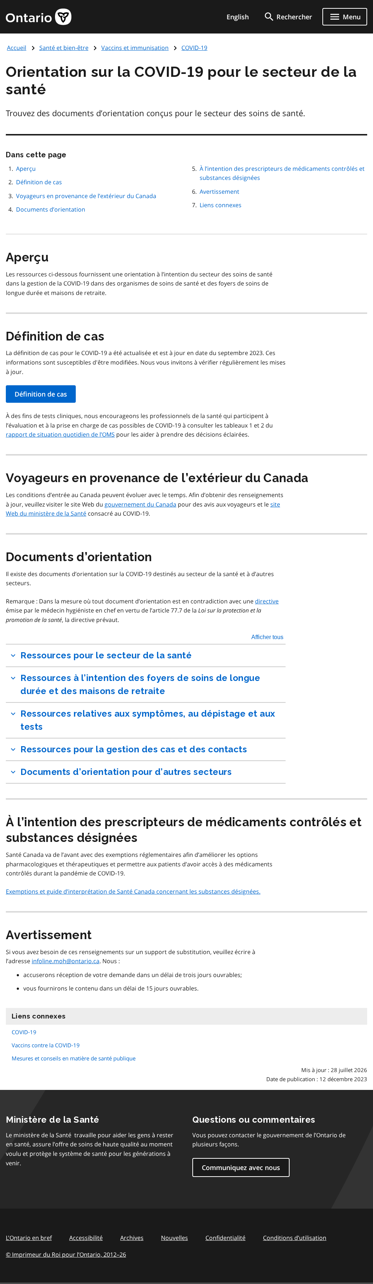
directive (267, 601)
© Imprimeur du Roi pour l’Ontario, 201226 (66, 1254)
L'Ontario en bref (29, 1238)
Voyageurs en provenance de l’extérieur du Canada (86, 196)
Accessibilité (86, 1238)
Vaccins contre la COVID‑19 (46, 1045)
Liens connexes (221, 205)
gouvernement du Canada (140, 504)
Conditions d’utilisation (294, 1238)
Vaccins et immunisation (135, 48)
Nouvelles (174, 1238)
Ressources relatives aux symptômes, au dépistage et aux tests (147, 720)
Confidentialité (225, 1238)
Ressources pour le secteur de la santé (106, 655)
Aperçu (26, 169)
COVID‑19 (24, 1032)
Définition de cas (39, 182)
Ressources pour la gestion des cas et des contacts (133, 749)
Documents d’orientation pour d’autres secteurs (126, 772)
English (238, 16)
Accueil (16, 48)
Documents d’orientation (50, 209)
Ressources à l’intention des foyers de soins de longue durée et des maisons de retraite (140, 684)
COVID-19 (194, 48)
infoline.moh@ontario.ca (65, 961)
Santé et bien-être (64, 48)
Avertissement (219, 192)
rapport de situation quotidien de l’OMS (60, 434)
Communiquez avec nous (241, 1167)
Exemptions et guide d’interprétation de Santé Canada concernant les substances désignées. (133, 891)
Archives (132, 1238)
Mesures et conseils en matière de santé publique (74, 1058)
